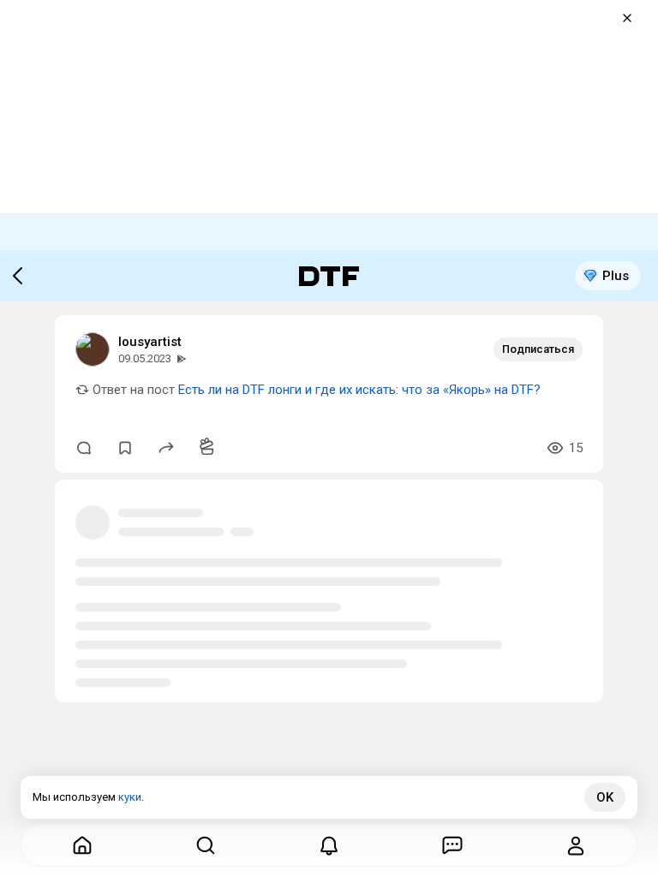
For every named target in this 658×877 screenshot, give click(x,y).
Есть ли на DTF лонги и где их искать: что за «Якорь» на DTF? (359, 389)
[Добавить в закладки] (125, 448)
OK (604, 797)
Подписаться (538, 349)
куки (129, 796)
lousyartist (150, 341)
